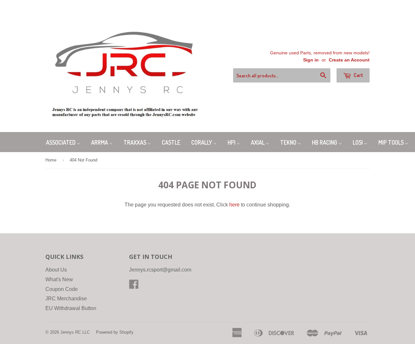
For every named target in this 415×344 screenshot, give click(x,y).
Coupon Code (61, 289)
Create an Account (349, 60)
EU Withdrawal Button (70, 308)
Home (50, 160)
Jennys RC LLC (75, 332)
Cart (358, 75)
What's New (59, 279)
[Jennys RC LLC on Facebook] (134, 286)
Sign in (311, 60)
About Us (56, 269)
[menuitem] (63, 142)
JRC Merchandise (66, 298)
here (234, 204)
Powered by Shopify (115, 332)
